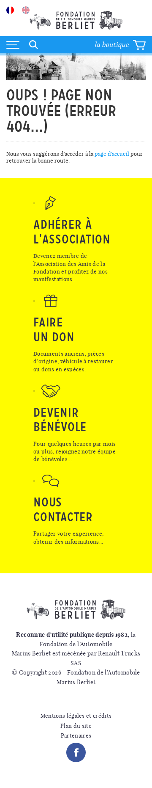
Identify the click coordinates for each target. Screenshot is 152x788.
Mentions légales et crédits (76, 716)
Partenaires (76, 736)
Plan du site (76, 726)
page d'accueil (112, 153)
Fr (10, 10)
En (26, 10)
